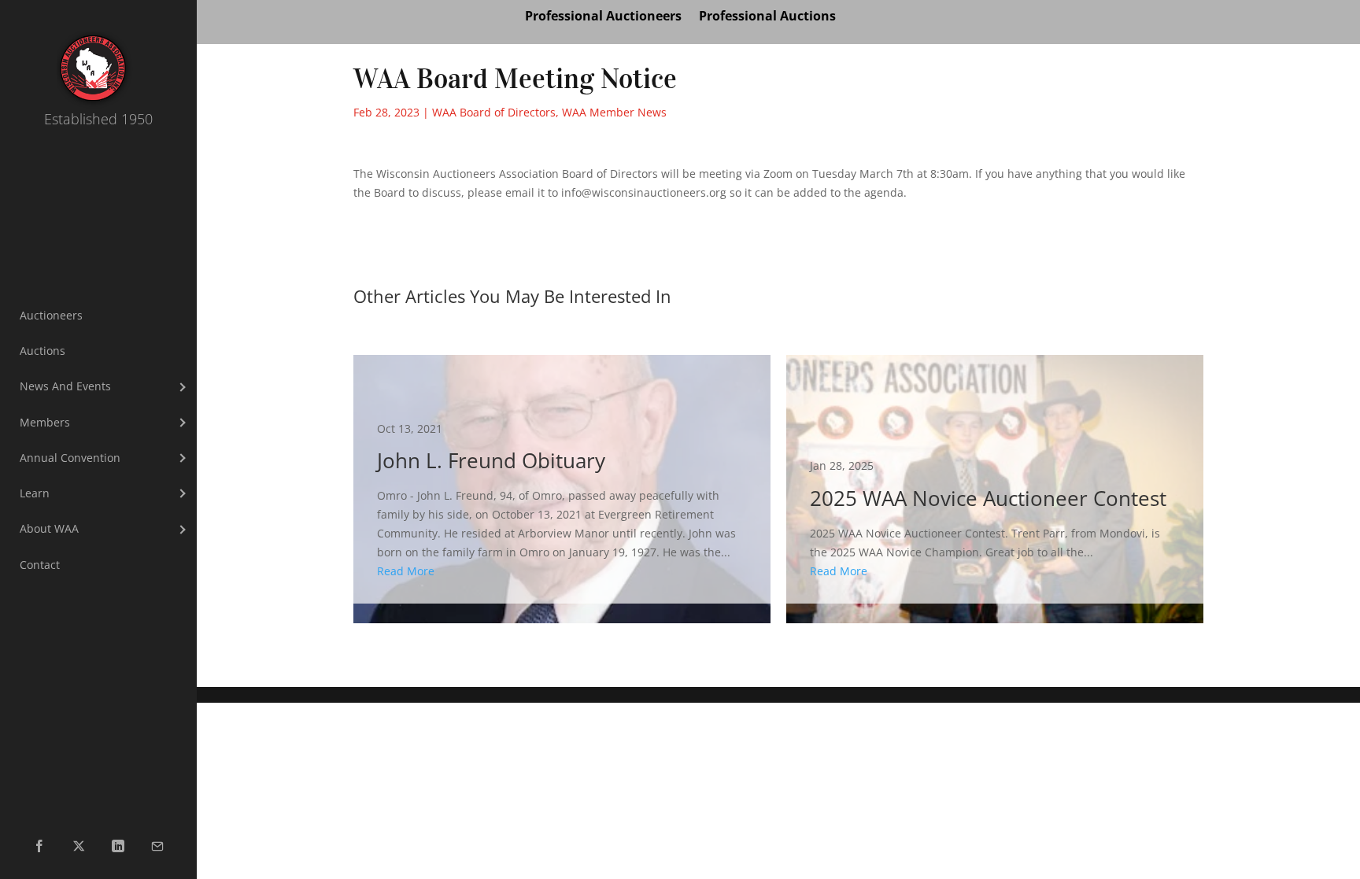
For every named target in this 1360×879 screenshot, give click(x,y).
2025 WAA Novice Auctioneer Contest (994, 479)
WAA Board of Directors (494, 112)
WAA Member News (614, 112)
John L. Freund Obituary (562, 479)
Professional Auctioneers (603, 17)
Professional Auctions (767, 17)
